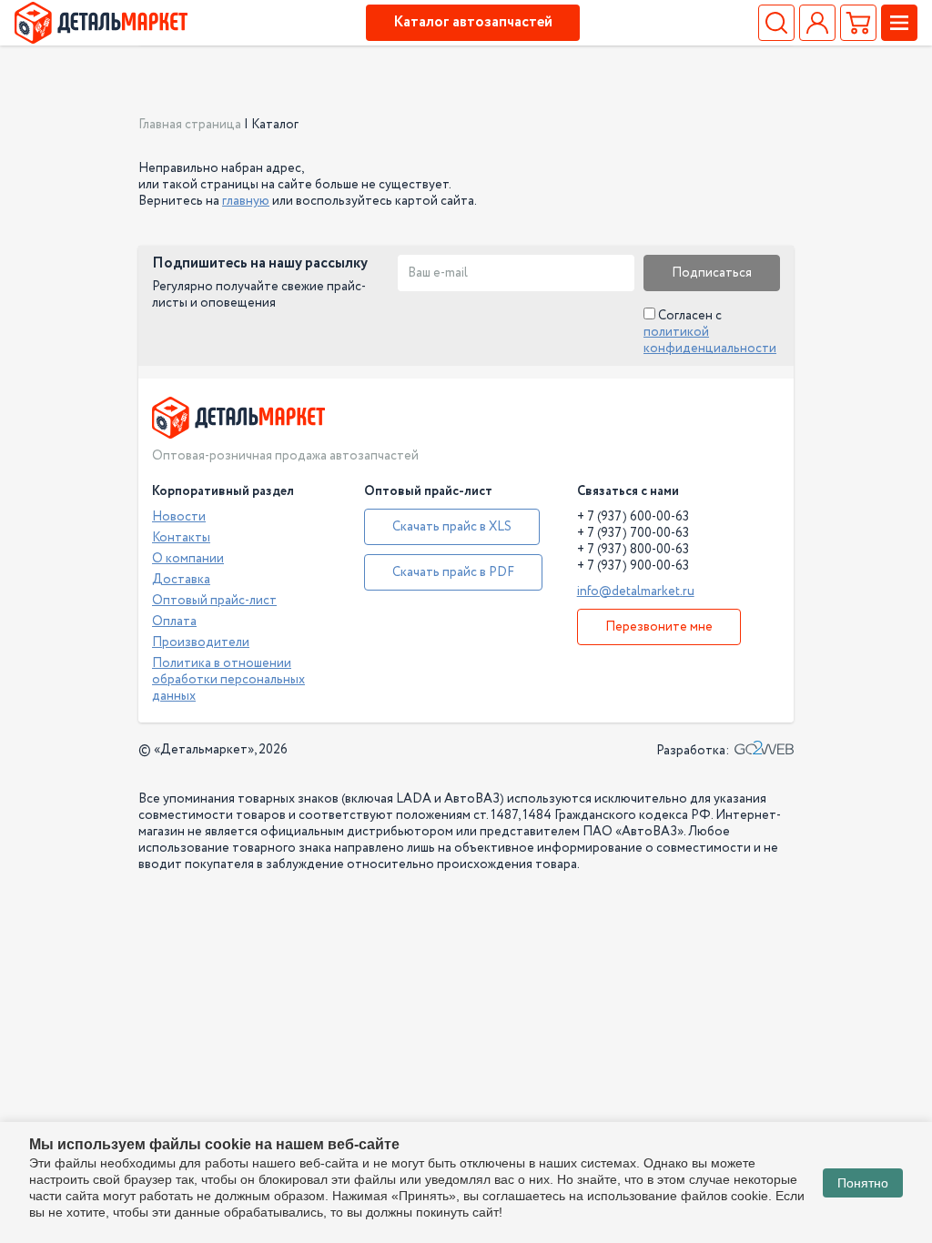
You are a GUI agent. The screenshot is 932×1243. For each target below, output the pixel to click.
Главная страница (189, 125)
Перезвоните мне (659, 627)
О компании (188, 559)
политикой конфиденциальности (709, 340)
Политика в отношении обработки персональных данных (228, 679)
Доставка (181, 580)
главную (245, 201)
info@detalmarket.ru (635, 591)
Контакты (181, 538)
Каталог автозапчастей (472, 22)
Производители (200, 642)
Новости (179, 517)
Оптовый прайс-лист (214, 600)
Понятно (862, 1183)
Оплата (174, 621)
